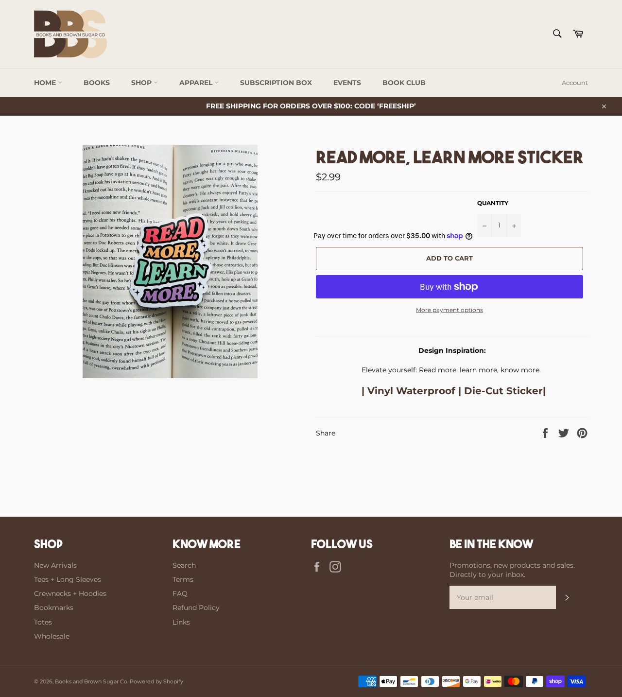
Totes (43, 622)
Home (46, 82)
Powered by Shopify (156, 681)
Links (181, 622)
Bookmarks (53, 607)
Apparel (196, 82)
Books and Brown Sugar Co (91, 681)
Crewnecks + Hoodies (70, 593)
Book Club (404, 82)
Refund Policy (196, 607)
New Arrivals (55, 565)
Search (184, 565)
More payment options (449, 310)
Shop (142, 82)
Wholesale (51, 636)
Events (347, 82)
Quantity (492, 203)
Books (97, 82)
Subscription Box (276, 82)
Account (575, 83)
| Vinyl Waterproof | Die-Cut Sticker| (452, 391)
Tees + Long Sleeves (67, 579)
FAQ (180, 593)
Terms (183, 579)
